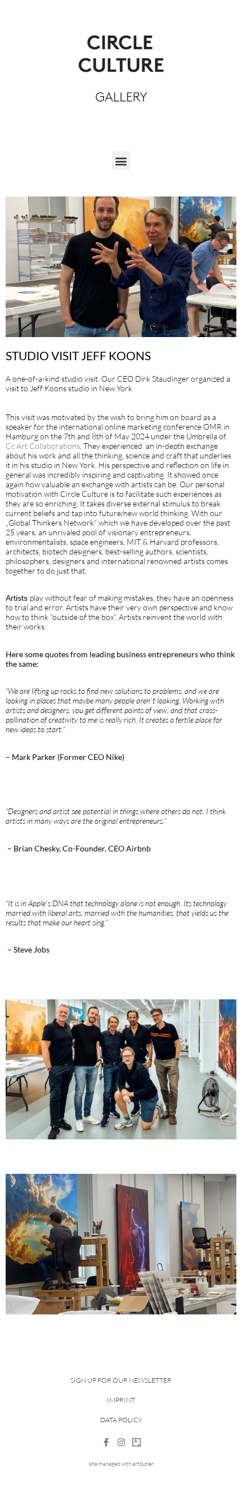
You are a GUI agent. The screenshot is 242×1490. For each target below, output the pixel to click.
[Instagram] (121, 1442)
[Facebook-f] (106, 1442)
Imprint (121, 1400)
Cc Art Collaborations (43, 446)
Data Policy (121, 1419)
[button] (121, 160)
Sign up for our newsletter (121, 1380)
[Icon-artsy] (136, 1442)
